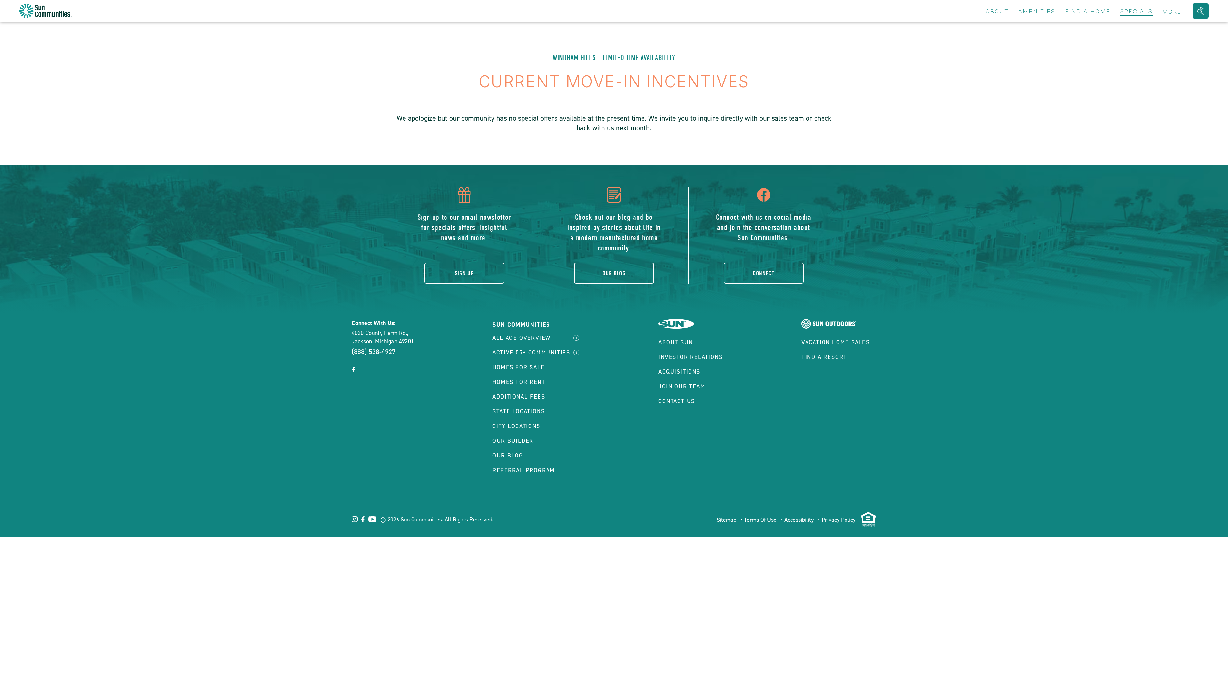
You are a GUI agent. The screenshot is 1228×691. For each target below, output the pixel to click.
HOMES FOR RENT (518, 382)
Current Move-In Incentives (614, 81)
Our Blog (613, 273)
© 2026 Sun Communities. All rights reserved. (436, 519)
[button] (1201, 11)
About (997, 11)
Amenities (1036, 11)
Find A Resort (824, 357)
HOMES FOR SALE (518, 367)
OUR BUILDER (512, 441)
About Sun (675, 342)
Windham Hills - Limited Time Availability (614, 57)
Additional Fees (518, 397)
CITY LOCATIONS (516, 426)
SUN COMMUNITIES (521, 325)
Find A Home (1087, 11)
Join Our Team (681, 386)
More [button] (1171, 11)
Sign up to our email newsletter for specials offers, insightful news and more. (464, 227)
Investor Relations (690, 357)
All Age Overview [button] (521, 338)
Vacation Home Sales (835, 342)
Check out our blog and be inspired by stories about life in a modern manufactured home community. (614, 232)
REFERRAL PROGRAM (523, 470)
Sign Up (464, 273)
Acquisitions (679, 372)
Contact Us (676, 401)
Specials (1136, 11)
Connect (763, 273)
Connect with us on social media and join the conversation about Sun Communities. (763, 227)
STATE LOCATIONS (518, 411)
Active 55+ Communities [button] (531, 352)
